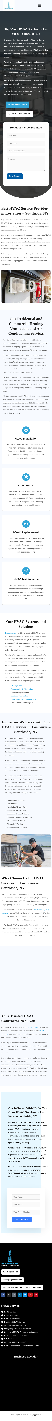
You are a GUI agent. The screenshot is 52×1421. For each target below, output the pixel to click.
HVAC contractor (31, 1027)
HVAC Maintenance (26, 579)
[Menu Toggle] (40, 5)
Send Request (15, 176)
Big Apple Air (10, 633)
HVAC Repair (26, 485)
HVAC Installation (26, 438)
